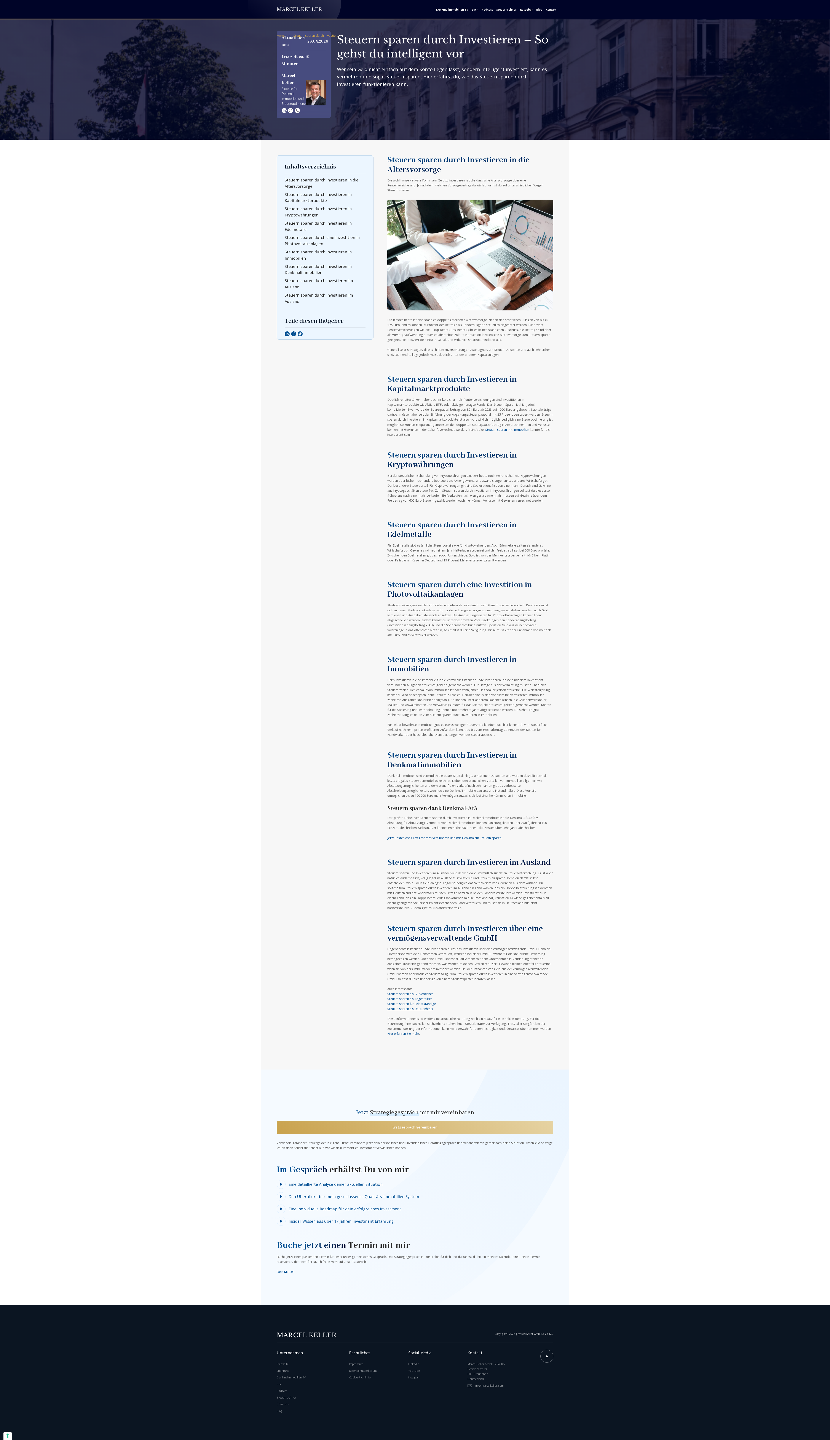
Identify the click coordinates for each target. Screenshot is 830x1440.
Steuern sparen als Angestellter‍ (409, 999)
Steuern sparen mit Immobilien (507, 430)
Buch (280, 1384)
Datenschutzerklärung (363, 1371)
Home (281, 35)
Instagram (414, 1377)
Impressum (356, 1364)
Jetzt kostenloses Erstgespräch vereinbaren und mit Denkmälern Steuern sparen (444, 838)
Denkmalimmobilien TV (291, 1377)
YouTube (414, 1371)
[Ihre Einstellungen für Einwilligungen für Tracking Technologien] (7, 1436)
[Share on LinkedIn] (287, 333)
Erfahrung (283, 1371)
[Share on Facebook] (293, 333)
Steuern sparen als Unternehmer (410, 1009)
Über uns (283, 1404)
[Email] (300, 333)
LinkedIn (413, 1364)
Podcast (282, 1391)
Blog (279, 1411)
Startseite (283, 1364)
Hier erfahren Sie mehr (403, 1034)
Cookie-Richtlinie (360, 1377)
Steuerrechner (286, 1397)
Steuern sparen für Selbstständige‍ (411, 1004)
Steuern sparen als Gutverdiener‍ (410, 994)
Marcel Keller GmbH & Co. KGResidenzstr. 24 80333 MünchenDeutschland (486, 1371)
